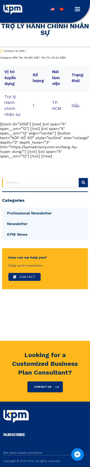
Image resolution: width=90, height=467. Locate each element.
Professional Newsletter (29, 213)
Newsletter (17, 224)
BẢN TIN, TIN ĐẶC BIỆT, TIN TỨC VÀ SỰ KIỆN (39, 57)
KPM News (17, 234)
